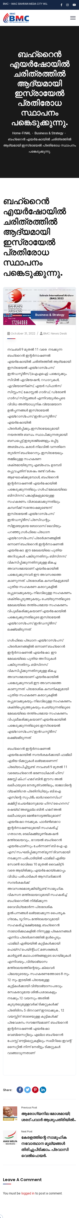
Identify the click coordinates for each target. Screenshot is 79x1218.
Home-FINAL (21, 133)
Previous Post (29, 1107)
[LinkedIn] (43, 1090)
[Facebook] (20, 1090)
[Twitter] (27, 1090)
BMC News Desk (55, 333)
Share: (7, 1090)
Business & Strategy (48, 133)
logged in (27, 1193)
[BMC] (16, 17)
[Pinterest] (35, 1090)
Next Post (26, 1131)
